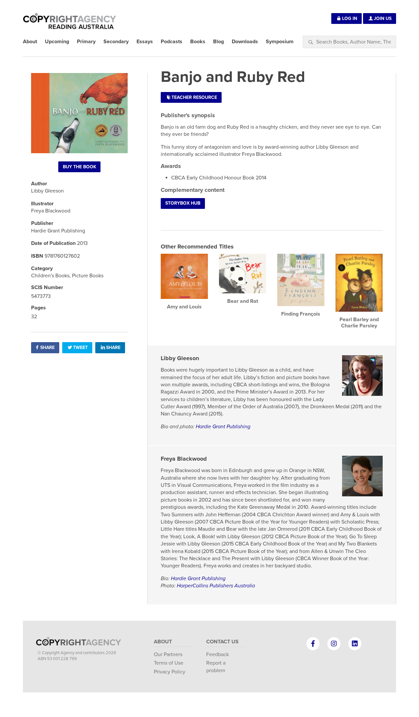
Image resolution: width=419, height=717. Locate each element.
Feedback (217, 654)
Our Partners (168, 654)
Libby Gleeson (180, 358)
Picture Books (87, 275)
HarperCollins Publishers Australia (216, 585)
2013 (82, 243)
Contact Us (222, 641)
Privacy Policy (169, 672)
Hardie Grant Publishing (223, 426)
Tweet (80, 347)
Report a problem (216, 666)
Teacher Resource (194, 97)
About (163, 641)
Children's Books (50, 275)
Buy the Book (79, 167)
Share (47, 347)
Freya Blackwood (184, 458)
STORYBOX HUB (182, 203)
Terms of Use (168, 663)
